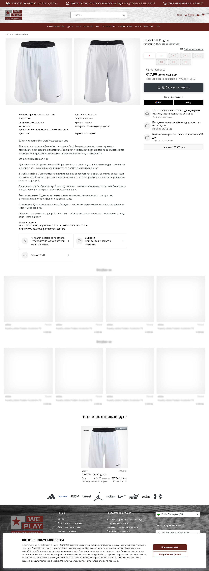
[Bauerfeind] (63, 496)
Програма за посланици (118, 531)
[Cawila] (75, 496)
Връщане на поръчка (117, 523)
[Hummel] (87, 496)
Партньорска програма (69, 527)
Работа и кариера (67, 531)
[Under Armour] (158, 496)
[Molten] (110, 496)
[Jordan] (98, 496)
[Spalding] (146, 496)
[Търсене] (123, 15)
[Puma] (134, 496)
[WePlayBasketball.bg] (31, 526)
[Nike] (122, 496)
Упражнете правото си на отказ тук (124, 519)
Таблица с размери (193, 49)
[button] (118, 15)
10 (161, 62)
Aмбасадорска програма (70, 523)
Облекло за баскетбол (17, 34)
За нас (179, 15)
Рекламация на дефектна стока (122, 527)
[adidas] (51, 496)
